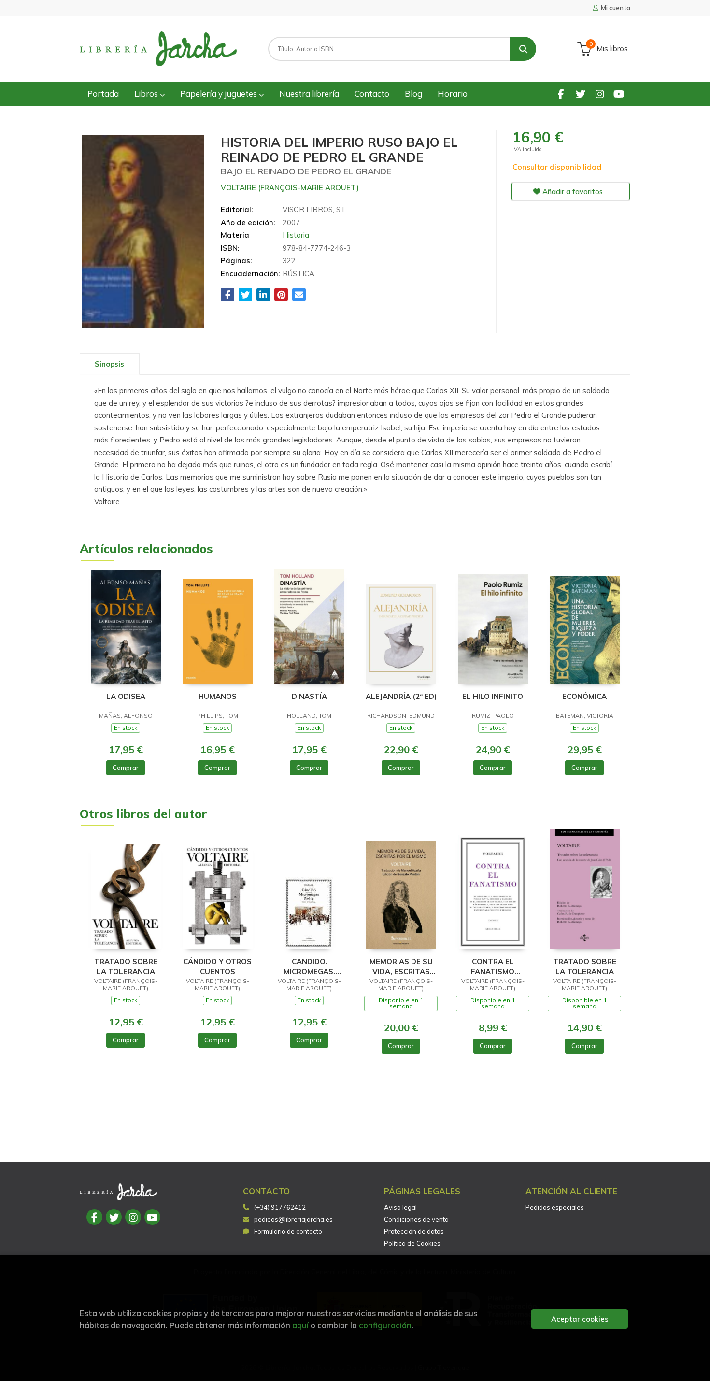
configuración (385, 1325)
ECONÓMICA (584, 696)
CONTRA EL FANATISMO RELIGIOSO (492, 966)
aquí (300, 1325)
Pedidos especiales (554, 1207)
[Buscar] (523, 49)
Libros (147, 93)
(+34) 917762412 (280, 1207)
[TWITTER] (580, 93)
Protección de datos (414, 1231)
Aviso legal (400, 1207)
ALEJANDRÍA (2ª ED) (401, 696)
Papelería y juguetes (219, 93)
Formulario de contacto (288, 1231)
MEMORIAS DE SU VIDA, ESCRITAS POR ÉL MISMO (401, 966)
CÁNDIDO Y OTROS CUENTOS (217, 966)
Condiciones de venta (416, 1219)
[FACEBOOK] (561, 93)
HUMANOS (218, 696)
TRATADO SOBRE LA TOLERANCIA (125, 966)
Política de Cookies (412, 1243)
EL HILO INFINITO (492, 696)
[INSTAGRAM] (600, 93)
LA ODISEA (125, 696)
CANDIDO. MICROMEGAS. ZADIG (309, 966)
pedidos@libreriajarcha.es (293, 1219)
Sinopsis (109, 364)
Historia (296, 235)
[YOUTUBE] (619, 93)
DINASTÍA (309, 696)
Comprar (126, 767)
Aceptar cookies (580, 1319)
